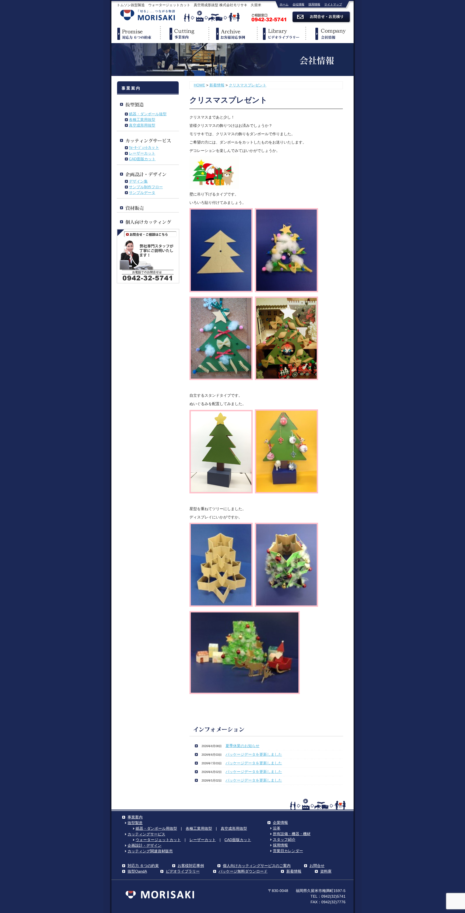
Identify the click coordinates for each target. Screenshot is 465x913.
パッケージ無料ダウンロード (243, 871)
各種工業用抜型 (142, 119)
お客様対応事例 (191, 865)
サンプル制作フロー (146, 187)
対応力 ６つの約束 (143, 865)
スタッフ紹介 (284, 839)
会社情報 (298, 4)
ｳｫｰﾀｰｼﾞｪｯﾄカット (144, 147)
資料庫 (326, 871)
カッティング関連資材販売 (150, 851)
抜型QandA (137, 871)
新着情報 (216, 85)
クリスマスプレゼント (247, 85)
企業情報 (329, 33)
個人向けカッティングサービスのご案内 (257, 865)
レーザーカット (142, 153)
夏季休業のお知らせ (242, 746)
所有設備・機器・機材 (292, 834)
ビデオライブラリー (281, 33)
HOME (199, 85)
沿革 (276, 828)
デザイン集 (138, 181)
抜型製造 (135, 823)
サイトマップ (333, 4)
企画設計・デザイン (144, 845)
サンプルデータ (142, 192)
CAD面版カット (142, 159)
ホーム (284, 4)
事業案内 (184, 33)
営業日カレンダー (288, 851)
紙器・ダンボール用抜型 (156, 828)
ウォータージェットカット (158, 840)
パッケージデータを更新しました (254, 754)
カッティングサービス (146, 834)
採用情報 (314, 4)
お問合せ (317, 865)
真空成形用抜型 (142, 125)
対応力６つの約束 (135, 33)
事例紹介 (232, 33)
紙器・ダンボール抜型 (148, 114)
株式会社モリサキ (147, 15)
